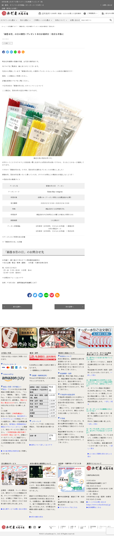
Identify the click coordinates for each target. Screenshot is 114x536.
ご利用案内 (89, 13)
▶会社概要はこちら (93, 507)
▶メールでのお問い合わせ (96, 502)
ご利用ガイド (63, 527)
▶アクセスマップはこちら (67, 507)
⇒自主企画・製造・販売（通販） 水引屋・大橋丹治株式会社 (25, 263)
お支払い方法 (6, 353)
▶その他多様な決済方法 (10, 451)
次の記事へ (69, 307)
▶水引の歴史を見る (36, 517)
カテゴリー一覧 (52, 527)
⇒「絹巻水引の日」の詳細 (12, 242)
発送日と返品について (66, 353)
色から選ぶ (24, 20)
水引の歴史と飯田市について (40, 463)
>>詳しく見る (93, 424)
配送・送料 (34, 353)
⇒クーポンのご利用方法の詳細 (13, 237)
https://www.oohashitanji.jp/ (98, 505)
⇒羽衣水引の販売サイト (11, 179)
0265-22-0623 (10, 268)
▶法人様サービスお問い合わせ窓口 (14, 509)
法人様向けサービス (8, 463)
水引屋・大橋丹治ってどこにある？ (69, 464)
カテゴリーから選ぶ (8, 20)
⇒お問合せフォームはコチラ (12, 277)
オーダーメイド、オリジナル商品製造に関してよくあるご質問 (99, 354)
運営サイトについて (94, 463)
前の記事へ (17, 307)
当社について (60, 20)
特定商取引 (93, 527)
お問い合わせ (107, 5)
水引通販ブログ (7, 43)
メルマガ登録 (83, 527)
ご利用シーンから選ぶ (42, 20)
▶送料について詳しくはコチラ (40, 445)
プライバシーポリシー (105, 527)
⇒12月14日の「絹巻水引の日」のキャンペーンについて (22, 86)
